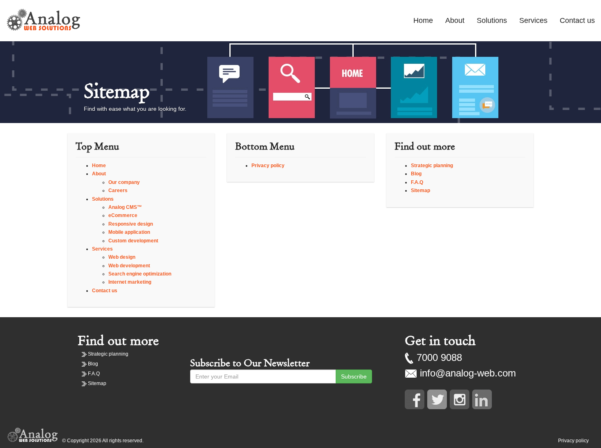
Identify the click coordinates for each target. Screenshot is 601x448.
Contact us (577, 20)
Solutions (492, 20)
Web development (129, 266)
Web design (121, 257)
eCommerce (122, 215)
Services (533, 20)
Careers (118, 190)
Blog (416, 174)
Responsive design (130, 224)
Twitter (437, 399)
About (454, 20)
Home (423, 20)
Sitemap (420, 190)
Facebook (414, 399)
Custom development (133, 241)
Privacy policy (268, 165)
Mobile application (129, 232)
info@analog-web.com (468, 373)
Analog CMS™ (125, 207)
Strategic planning (432, 165)
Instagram (459, 399)
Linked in (482, 399)
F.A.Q (417, 182)
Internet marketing (129, 282)
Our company (124, 182)
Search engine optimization (139, 274)
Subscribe (354, 376)
